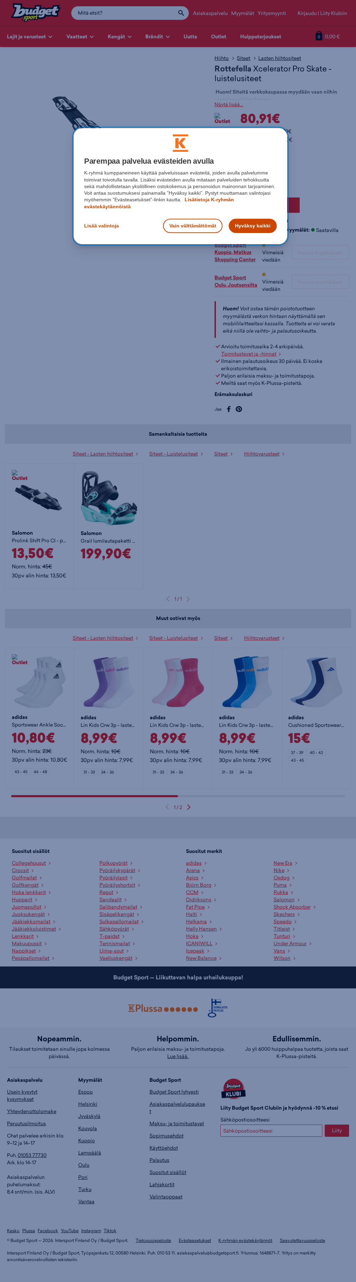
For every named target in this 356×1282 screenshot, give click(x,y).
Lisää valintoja (101, 225)
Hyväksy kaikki (252, 225)
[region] (180, 186)
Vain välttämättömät (192, 225)
